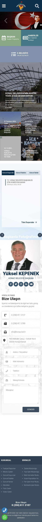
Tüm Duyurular (28, 222)
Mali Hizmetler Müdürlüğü (32, 475)
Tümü (21, 265)
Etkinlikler (6, 485)
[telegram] (16, 284)
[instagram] (21, 284)
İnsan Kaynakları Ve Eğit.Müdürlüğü (32, 478)
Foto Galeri (7, 488)
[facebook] (10, 284)
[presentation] (2, 235)
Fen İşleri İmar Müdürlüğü (32, 482)
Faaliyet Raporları (9, 468)
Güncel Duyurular (9, 475)
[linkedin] (26, 284)
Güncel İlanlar (8, 482)
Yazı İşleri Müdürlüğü (31, 472)
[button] (6, 20)
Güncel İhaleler (8, 478)
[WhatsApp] (5, 517)
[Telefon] (5, 510)
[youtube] (31, 284)
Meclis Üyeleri (8, 472)
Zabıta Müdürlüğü (30, 468)
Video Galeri (7, 492)
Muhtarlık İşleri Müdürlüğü (32, 485)
